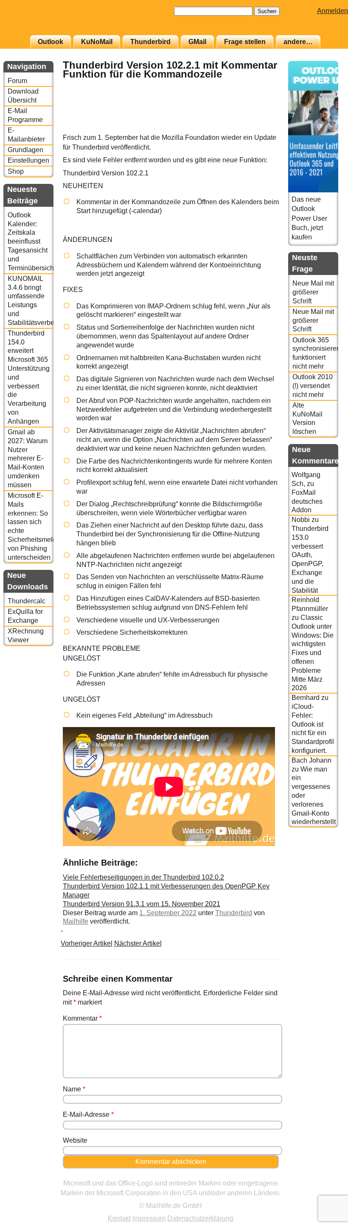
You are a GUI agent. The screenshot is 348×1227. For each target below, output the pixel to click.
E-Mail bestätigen (43, 152)
